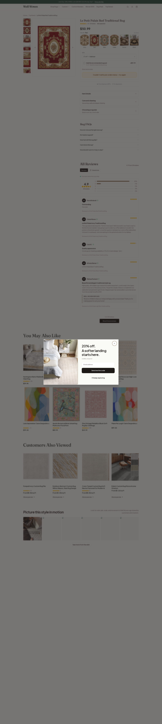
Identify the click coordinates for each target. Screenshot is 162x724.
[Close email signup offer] (114, 343)
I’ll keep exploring (98, 378)
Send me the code (98, 370)
